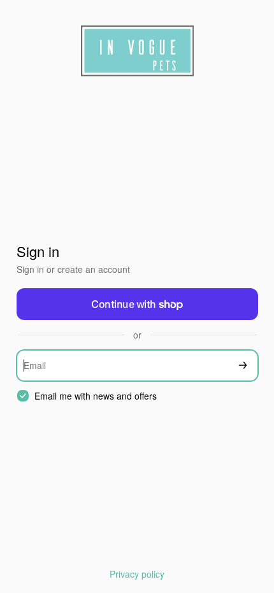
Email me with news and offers (95, 396)
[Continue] (243, 365)
